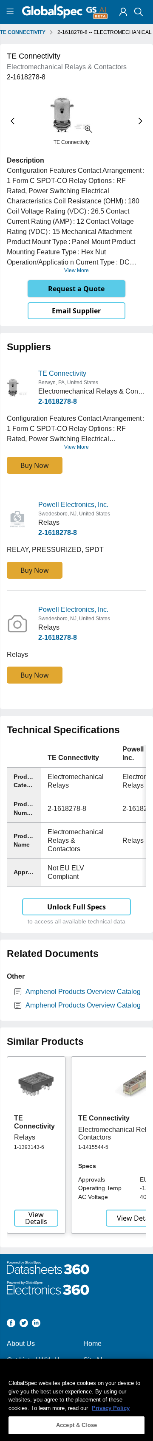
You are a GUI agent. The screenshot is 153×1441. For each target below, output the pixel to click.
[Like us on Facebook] (11, 1324)
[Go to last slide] (12, 121)
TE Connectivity (62, 373)
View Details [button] (36, 1218)
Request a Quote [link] (76, 288)
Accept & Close (76, 1425)
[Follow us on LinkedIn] (36, 1324)
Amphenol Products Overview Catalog (83, 991)
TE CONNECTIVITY (22, 32)
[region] (76, 1400)
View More (76, 270)
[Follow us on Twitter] (24, 1324)
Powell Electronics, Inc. (73, 504)
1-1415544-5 (93, 1147)
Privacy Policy (111, 1408)
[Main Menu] (11, 12)
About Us (21, 1343)
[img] (123, 12)
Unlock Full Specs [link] (76, 907)
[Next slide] (140, 121)
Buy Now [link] (34, 465)
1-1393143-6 (29, 1147)
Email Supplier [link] (76, 310)
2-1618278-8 (57, 401)
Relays (24, 1137)
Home (92, 1343)
